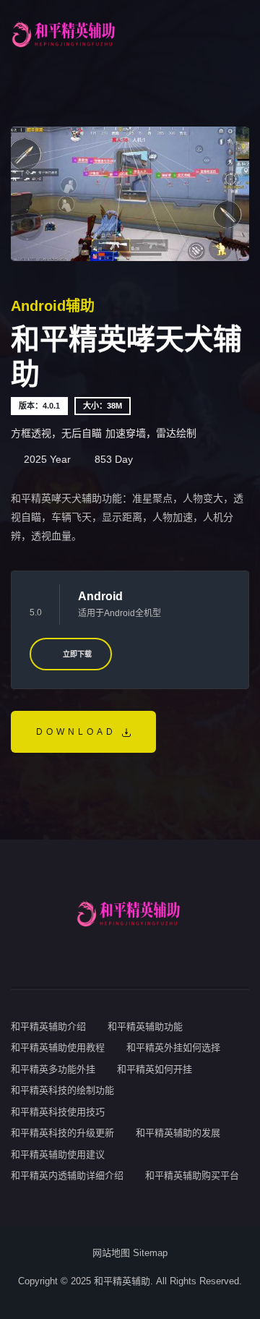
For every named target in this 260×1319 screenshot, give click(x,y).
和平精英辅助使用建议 (58, 1154)
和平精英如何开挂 (154, 1069)
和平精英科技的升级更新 (62, 1132)
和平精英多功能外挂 (53, 1069)
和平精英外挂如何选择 (173, 1047)
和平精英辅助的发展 (178, 1132)
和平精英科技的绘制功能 (62, 1090)
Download (79, 732)
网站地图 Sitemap (130, 1252)
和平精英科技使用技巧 (58, 1111)
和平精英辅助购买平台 (192, 1175)
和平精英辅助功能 (145, 1026)
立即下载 (76, 654)
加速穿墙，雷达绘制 (150, 433)
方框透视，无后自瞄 (56, 433)
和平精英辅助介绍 (48, 1026)
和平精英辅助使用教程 (58, 1047)
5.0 (36, 612)
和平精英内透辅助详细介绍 (67, 1175)
